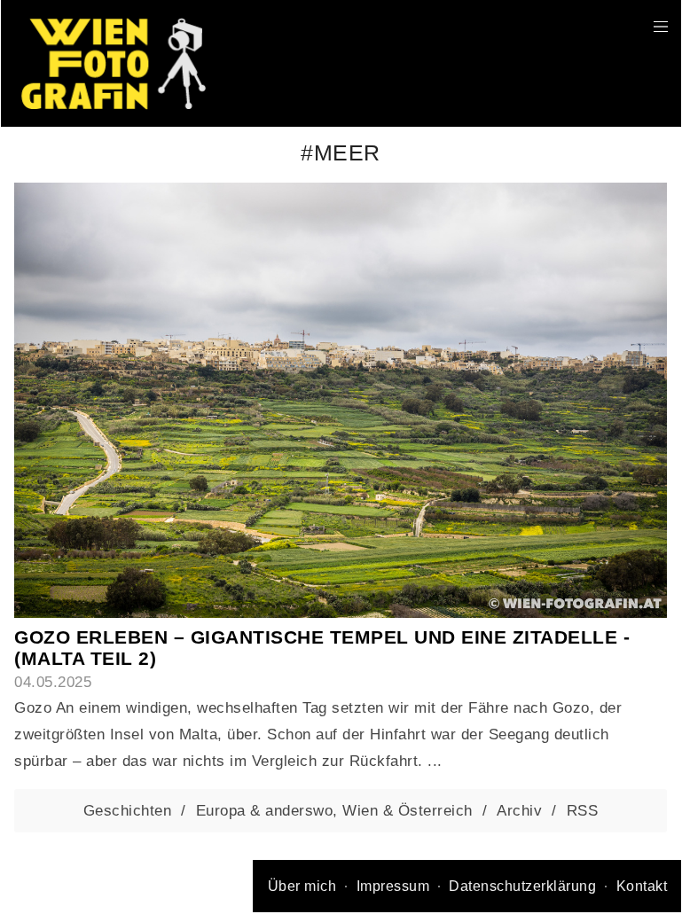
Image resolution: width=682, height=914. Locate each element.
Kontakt (642, 886)
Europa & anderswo (264, 810)
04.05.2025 (52, 682)
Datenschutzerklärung (522, 886)
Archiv (519, 810)
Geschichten (127, 810)
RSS (583, 810)
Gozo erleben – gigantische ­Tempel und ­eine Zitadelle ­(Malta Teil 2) (322, 647)
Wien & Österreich (407, 810)
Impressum (393, 886)
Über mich (302, 886)
